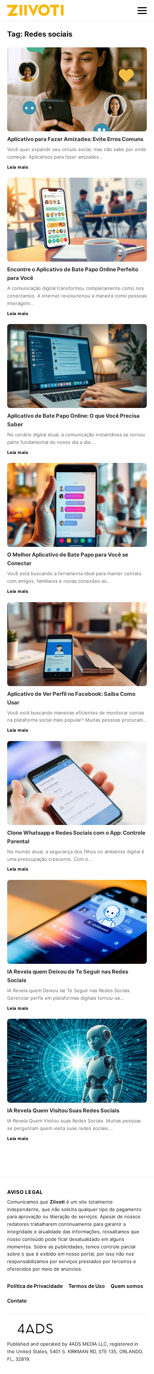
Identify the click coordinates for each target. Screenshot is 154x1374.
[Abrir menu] (142, 10)
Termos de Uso (86, 1286)
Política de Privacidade (35, 1286)
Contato (17, 1301)
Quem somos (127, 1286)
